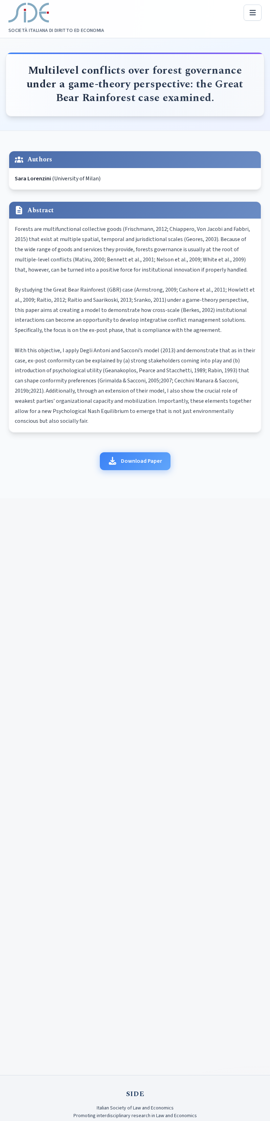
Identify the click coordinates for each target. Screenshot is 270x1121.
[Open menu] (253, 13)
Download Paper (141, 461)
